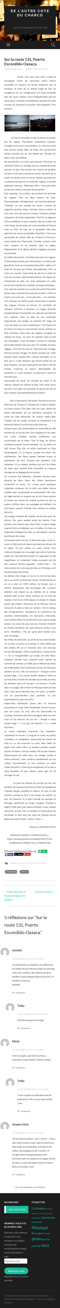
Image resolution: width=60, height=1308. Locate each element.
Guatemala (48, 1217)
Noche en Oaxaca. (45, 891)
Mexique (14, 863)
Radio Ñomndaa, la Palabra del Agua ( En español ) (15, 895)
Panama (46, 1233)
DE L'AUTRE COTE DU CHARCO (30, 13)
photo (37, 1238)
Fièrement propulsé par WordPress (26, 1296)
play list (46, 1239)
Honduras (37, 1222)
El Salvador (49, 1213)
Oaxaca (22, 863)
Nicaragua (37, 1233)
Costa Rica (48, 1209)
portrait (36, 1245)
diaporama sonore (38, 1213)
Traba (20, 1005)
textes (43, 863)
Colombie (38, 1208)
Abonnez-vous (16, 1271)
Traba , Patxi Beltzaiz (36, 69)
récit (25, 872)
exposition (36, 1218)
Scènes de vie (33, 863)
